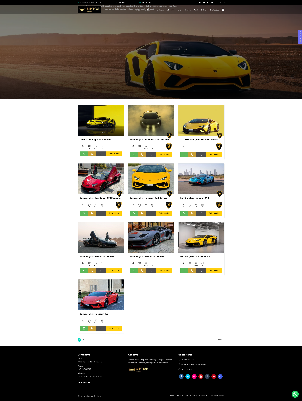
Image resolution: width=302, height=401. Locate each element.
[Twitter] (187, 376)
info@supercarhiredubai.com (90, 362)
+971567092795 (121, 2)
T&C (196, 10)
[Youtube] (212, 2)
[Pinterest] (219, 2)
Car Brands (159, 10)
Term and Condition (217, 396)
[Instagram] (223, 2)
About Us (170, 10)
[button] (295, 394)
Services (188, 10)
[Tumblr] (215, 2)
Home (138, 10)
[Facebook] (181, 376)
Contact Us (214, 10)
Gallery (204, 10)
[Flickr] (208, 2)
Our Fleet (146, 10)
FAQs (180, 10)
